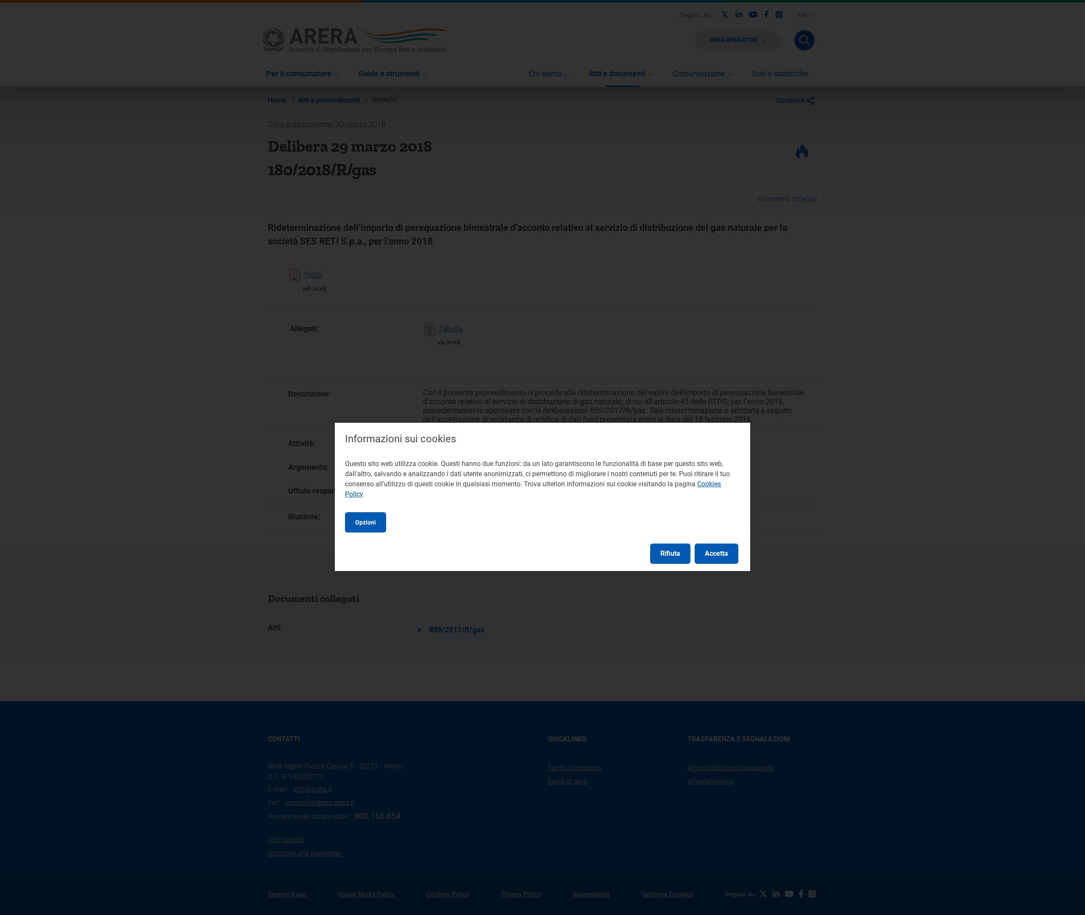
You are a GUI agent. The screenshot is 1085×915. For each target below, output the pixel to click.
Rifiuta (670, 553)
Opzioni (365, 522)
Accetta (716, 553)
